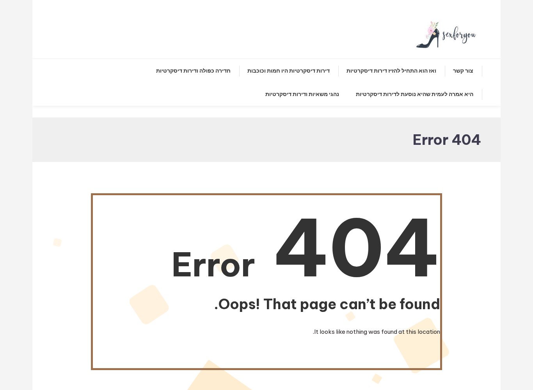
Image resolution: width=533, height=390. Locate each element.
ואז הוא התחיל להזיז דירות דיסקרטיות (391, 70)
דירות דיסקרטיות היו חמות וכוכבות (288, 70)
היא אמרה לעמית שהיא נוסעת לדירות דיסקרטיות (414, 94)
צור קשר (463, 70)
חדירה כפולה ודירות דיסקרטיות (193, 70)
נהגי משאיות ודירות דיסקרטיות (302, 94)
